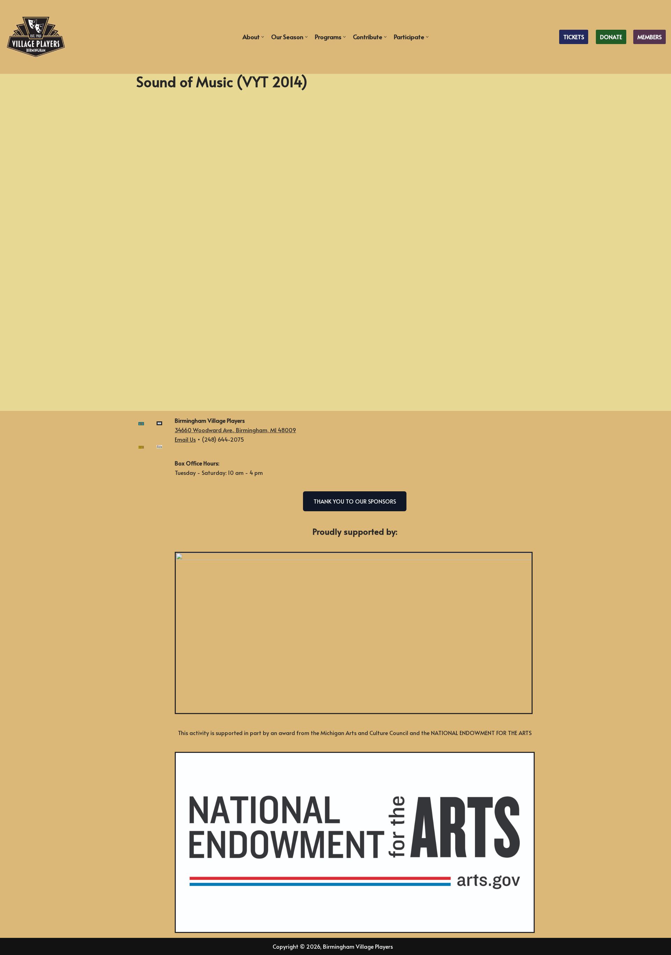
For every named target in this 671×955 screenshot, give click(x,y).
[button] (262, 37)
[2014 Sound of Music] (435, 323)
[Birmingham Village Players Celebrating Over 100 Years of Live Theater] (35, 36)
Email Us (185, 439)
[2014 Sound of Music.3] (236, 323)
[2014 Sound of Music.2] (435, 173)
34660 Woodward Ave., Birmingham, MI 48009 (235, 430)
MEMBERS (649, 37)
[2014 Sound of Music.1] (236, 173)
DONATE (611, 37)
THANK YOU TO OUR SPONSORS (354, 501)
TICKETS (573, 37)
